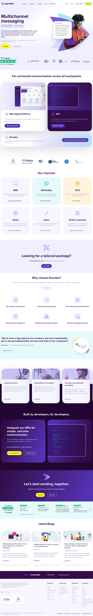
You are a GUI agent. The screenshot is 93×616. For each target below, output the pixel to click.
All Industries (74, 587)
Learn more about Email (14, 230)
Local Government (75, 595)
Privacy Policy (67, 613)
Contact (83, 590)
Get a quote (80, 4)
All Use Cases (62, 587)
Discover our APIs (58, 126)
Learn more (47, 288)
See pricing (52, 495)
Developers (40, 4)
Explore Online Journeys (76, 230)
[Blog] (8, 592)
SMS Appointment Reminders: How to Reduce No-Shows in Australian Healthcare (15, 546)
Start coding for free (14, 453)
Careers (83, 588)
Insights (83, 592)
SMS (48, 587)
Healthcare (74, 592)
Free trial (88, 4)
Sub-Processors (85, 604)
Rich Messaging (50, 592)
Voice (48, 594)
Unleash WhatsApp (45, 201)
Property (73, 597)
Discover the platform (12, 126)
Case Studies (84, 594)
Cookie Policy (60, 613)
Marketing (61, 594)
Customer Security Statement (87, 602)
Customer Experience (64, 588)
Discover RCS (76, 201)
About (83, 587)
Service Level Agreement (87, 599)
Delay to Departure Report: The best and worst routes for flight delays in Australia (76, 546)
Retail (73, 590)
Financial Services (75, 588)
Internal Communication (64, 592)
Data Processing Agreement (87, 601)
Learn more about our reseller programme (75, 140)
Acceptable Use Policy (86, 613)
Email (48, 597)
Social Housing (74, 602)
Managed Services (50, 599)
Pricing (46, 4)
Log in (72, 4)
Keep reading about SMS (14, 201)
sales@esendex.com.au (63, 575)
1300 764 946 (50, 575)
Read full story (7, 350)
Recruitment (74, 599)
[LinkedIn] (2, 592)
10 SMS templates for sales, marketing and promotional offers (46, 545)
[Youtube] (5, 592)
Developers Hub (30, 453)
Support (83, 597)
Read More (6, 561)
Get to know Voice (45, 230)
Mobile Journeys (50, 595)
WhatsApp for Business (51, 590)
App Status (84, 606)
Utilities (73, 594)
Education (73, 601)
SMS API (49, 588)
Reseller (83, 595)
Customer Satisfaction (64, 590)
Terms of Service (76, 613)
